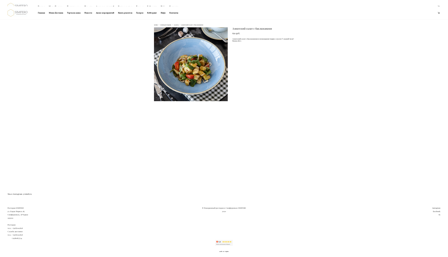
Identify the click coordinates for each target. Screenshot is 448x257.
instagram (436, 208)
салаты (176, 25)
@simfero (27, 194)
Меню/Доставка (56, 13)
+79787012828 (17, 228)
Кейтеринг (152, 13)
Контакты (173, 13)
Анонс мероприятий (105, 13)
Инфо (163, 13)
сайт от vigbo (224, 251)
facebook (436, 211)
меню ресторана (165, 25)
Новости (88, 13)
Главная (41, 13)
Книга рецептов (125, 13)
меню (156, 25)
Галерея (139, 13)
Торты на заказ (74, 13)
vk (439, 215)
